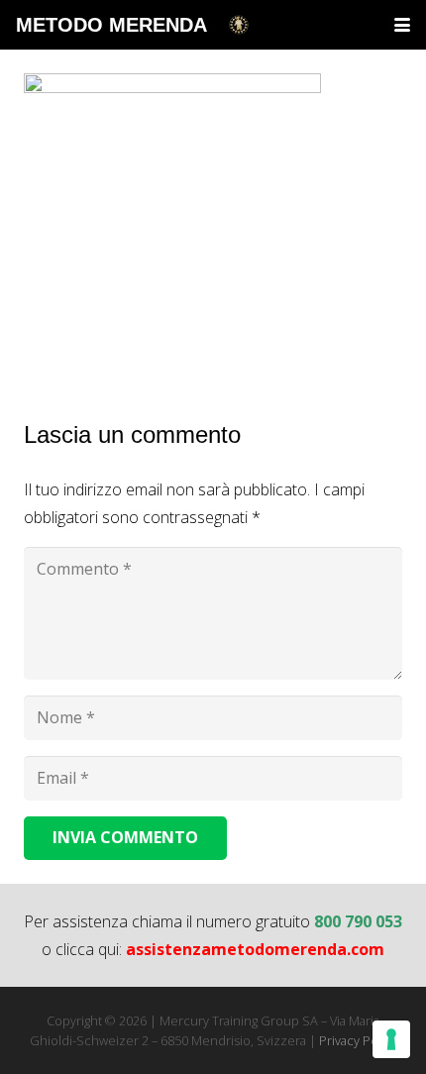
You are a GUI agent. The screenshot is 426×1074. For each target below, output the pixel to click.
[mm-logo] (239, 25)
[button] (402, 25)
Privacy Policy (358, 1040)
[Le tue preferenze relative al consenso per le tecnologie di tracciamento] (391, 1039)
